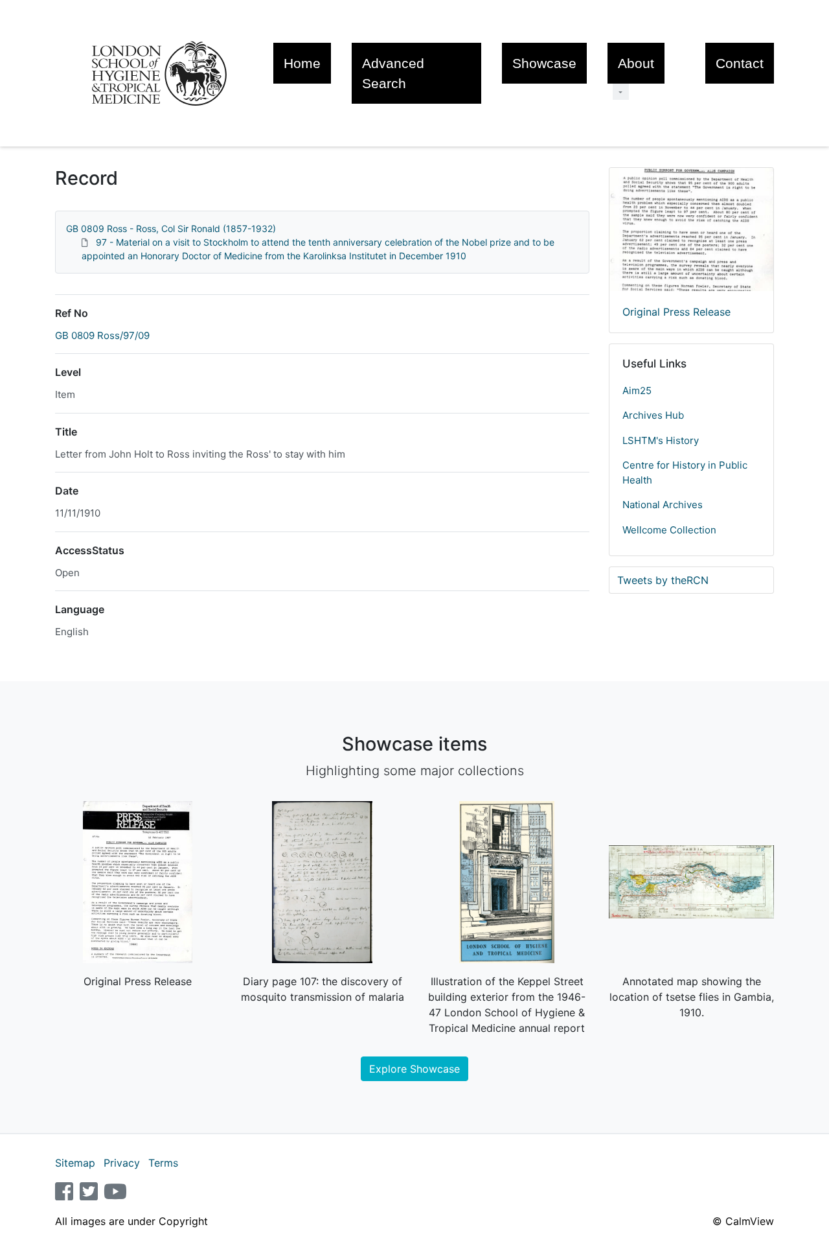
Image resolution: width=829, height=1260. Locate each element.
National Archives (662, 504)
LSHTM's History (660, 440)
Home (302, 63)
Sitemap (75, 1162)
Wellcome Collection (669, 530)
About (636, 63)
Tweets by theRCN (663, 580)
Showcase (544, 63)
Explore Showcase (414, 1068)
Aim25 (637, 390)
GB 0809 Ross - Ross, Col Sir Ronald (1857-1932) (171, 228)
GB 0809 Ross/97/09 (102, 335)
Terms (163, 1162)
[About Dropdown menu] (621, 92)
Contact (740, 63)
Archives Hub (653, 415)
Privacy (122, 1162)
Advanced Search (393, 73)
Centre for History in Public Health (684, 472)
